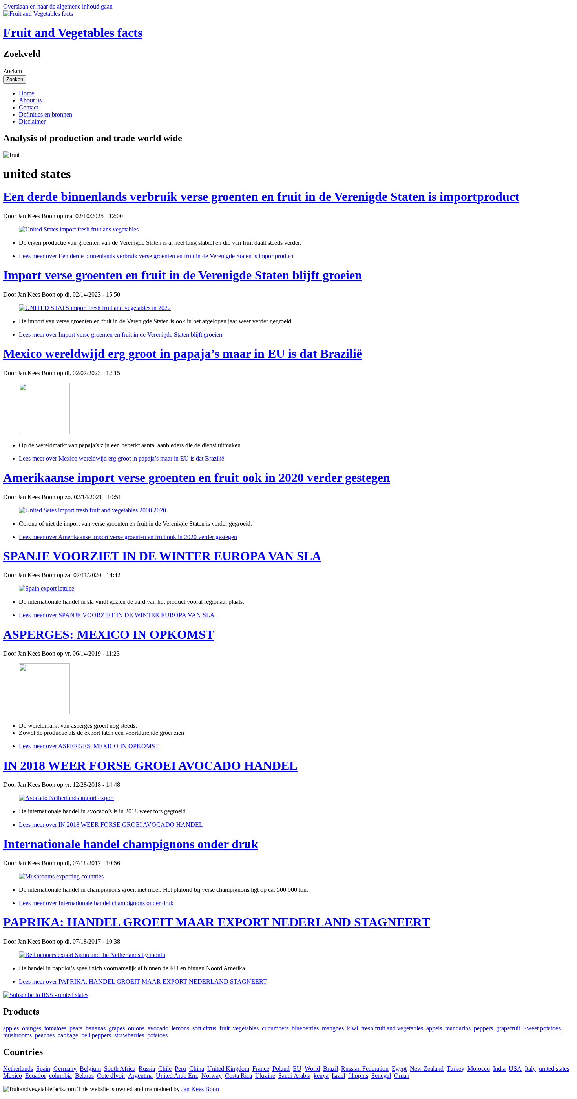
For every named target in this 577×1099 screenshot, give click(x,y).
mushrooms (17, 1035)
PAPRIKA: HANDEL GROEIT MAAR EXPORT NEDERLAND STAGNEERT (216, 922)
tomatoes (55, 1028)
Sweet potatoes (542, 1028)
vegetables (246, 1028)
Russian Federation (365, 1068)
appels (434, 1028)
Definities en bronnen (45, 114)
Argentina (140, 1075)
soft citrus (204, 1028)
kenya (321, 1075)
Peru (180, 1068)
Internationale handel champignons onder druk (130, 844)
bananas (96, 1028)
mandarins (458, 1028)
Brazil (330, 1068)
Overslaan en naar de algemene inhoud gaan (58, 6)
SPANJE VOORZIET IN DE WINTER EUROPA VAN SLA (162, 556)
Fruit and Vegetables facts (72, 33)
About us (30, 100)
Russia (147, 1068)
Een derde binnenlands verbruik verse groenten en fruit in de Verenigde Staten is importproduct (261, 197)
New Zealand (427, 1068)
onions (136, 1028)
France (260, 1068)
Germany (65, 1068)
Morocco (478, 1068)
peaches (45, 1035)
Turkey (455, 1068)
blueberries (305, 1028)
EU (297, 1068)
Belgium (90, 1068)
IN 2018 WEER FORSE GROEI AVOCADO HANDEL (150, 765)
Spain (43, 1068)
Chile (165, 1068)
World (312, 1068)
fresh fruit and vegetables (392, 1028)
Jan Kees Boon (200, 1089)
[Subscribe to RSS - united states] (45, 994)
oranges (31, 1028)
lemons (180, 1028)
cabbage (68, 1035)
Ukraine (265, 1075)
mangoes (333, 1028)
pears (75, 1028)
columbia (60, 1075)
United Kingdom (228, 1068)
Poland (281, 1068)
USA (515, 1068)
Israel (338, 1075)
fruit (224, 1028)
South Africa (119, 1068)
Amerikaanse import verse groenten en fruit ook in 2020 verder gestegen (196, 477)
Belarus (84, 1075)
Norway (211, 1075)
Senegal (381, 1075)
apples (11, 1028)
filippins (358, 1075)
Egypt (399, 1068)
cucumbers (275, 1028)
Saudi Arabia (294, 1075)
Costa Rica (238, 1075)
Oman (401, 1075)
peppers (483, 1028)
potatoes (157, 1035)
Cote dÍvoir (111, 1075)
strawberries (129, 1035)
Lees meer (156, 256)
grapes (117, 1028)
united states (554, 1068)
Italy (530, 1068)
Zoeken (13, 70)
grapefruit (508, 1028)
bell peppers (96, 1035)
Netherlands (18, 1068)
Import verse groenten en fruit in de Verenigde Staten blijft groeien (182, 275)
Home (26, 93)
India (499, 1068)
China (196, 1068)
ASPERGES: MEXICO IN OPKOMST (108, 634)
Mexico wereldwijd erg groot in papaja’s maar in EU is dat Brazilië (182, 353)
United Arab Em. (177, 1075)
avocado (158, 1028)
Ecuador (35, 1075)
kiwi (352, 1028)
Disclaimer (32, 121)
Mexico (12, 1075)
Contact (28, 107)
